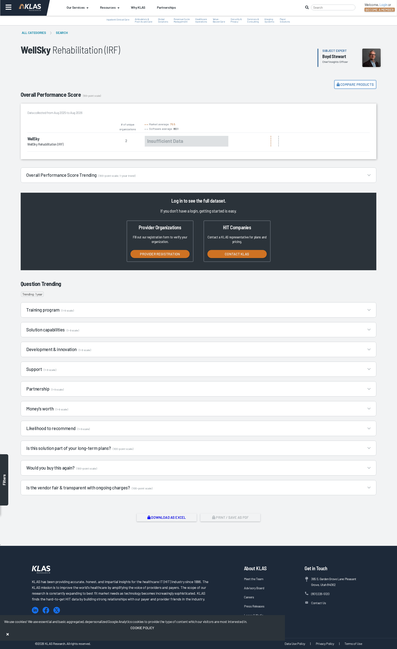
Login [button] (383, 4)
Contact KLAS (237, 254)
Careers (249, 597)
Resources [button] (108, 7)
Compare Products (357, 84)
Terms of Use (353, 643)
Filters (4, 479)
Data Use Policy (295, 643)
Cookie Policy (142, 628)
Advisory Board (254, 588)
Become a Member (380, 10)
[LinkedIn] (35, 610)
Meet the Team (253, 579)
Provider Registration (160, 254)
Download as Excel (168, 517)
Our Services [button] (76, 7)
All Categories (34, 33)
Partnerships (166, 7)
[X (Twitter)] (56, 610)
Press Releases (254, 606)
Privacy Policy (325, 643)
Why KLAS (138, 7)
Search (62, 33)
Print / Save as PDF (232, 517)
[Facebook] (46, 610)
